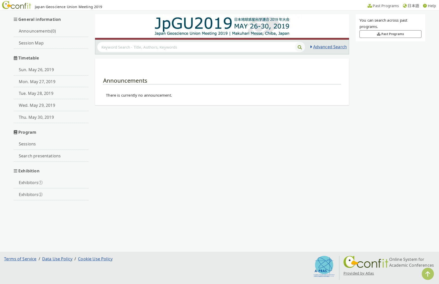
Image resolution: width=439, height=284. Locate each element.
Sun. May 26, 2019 (36, 69)
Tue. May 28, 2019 (36, 93)
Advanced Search (330, 47)
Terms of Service (20, 259)
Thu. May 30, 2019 (36, 117)
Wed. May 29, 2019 (37, 105)
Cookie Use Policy (95, 259)
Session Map (31, 43)
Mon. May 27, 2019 (37, 81)
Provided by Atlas (358, 273)
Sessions (27, 144)
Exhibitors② (31, 194)
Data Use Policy (57, 259)
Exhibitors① (31, 182)
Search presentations (40, 156)
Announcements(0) (37, 31)
